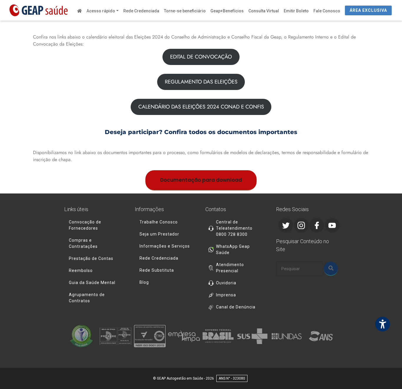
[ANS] (321, 336)
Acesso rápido (101, 11)
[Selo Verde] (81, 336)
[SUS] (252, 336)
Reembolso (81, 270)
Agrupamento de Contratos (87, 297)
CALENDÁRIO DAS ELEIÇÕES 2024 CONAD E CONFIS (201, 107)
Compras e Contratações (83, 243)
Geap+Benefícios (227, 11)
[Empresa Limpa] (184, 336)
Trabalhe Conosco (158, 222)
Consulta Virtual (263, 11)
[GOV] (218, 336)
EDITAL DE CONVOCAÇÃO (201, 57)
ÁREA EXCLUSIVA (368, 10)
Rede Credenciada (141, 11)
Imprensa (226, 295)
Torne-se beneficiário (185, 11)
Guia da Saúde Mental (92, 282)
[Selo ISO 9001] (150, 336)
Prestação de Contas (91, 258)
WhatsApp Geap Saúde (233, 249)
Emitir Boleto (296, 11)
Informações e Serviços (164, 246)
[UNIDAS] (287, 336)
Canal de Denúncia (235, 307)
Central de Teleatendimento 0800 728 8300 (234, 228)
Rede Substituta (156, 270)
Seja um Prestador (159, 234)
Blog (144, 282)
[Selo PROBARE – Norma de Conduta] (115, 336)
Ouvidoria (226, 283)
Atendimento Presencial (230, 267)
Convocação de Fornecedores (85, 225)
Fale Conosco (326, 11)
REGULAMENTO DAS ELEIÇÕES (201, 82)
